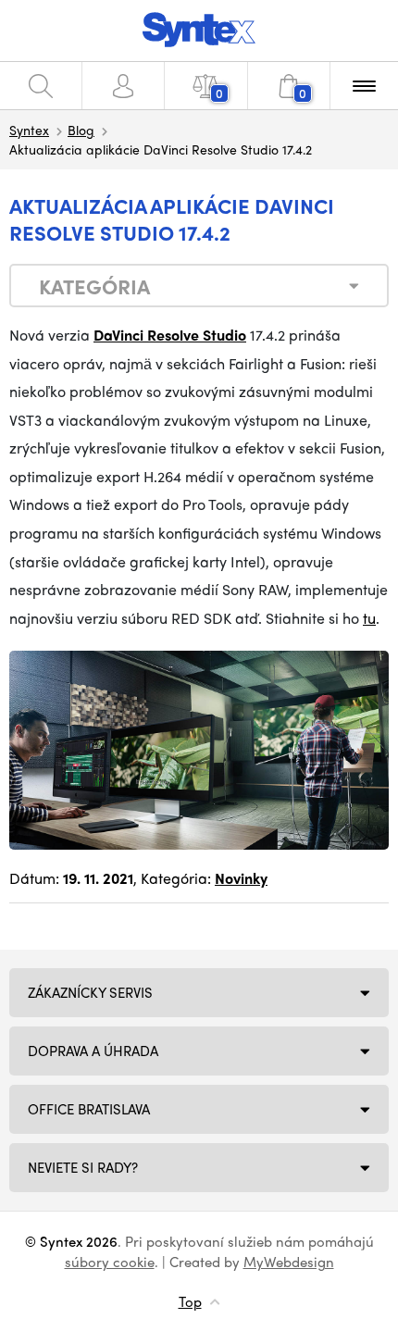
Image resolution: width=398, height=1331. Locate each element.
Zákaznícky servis (90, 992)
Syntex (29, 129)
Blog (81, 129)
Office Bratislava (89, 1109)
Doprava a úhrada (93, 1050)
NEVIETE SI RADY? (83, 1167)
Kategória (94, 286)
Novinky (241, 878)
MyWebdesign (288, 1261)
